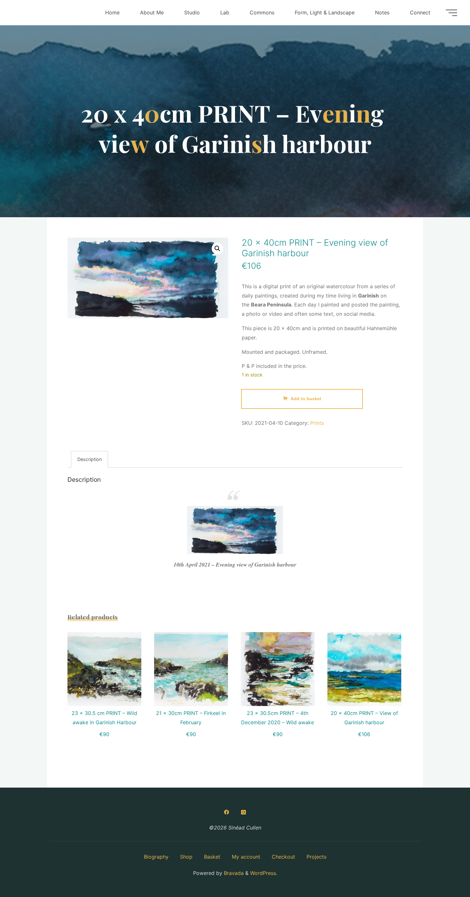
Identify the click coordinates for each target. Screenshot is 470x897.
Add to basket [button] (108, 666)
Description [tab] (89, 459)
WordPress (263, 873)
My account (246, 856)
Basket (212, 856)
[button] (217, 248)
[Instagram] (243, 812)
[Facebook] (227, 812)
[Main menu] (451, 13)
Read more (191, 666)
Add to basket (306, 398)
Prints (317, 423)
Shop (186, 856)
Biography (156, 856)
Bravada (233, 873)
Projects (316, 856)
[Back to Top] (445, 872)
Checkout (283, 856)
